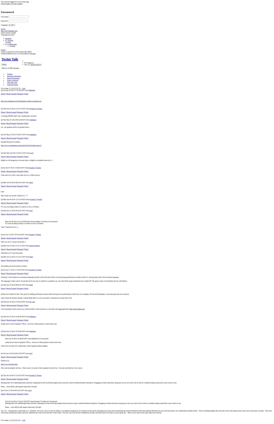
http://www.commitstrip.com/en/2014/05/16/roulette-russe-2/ (21, 145)
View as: (27, 65)
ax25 (32, 153)
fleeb (31, 182)
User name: (5, 17)
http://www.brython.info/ (9, 364)
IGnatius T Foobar (36, 109)
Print (26, 94)
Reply (3, 94)
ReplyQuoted (11, 94)
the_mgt (32, 302)
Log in (3, 29)
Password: (4, 21)
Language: (4, 25)
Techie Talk (10, 59)
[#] (2, 90)
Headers (20, 94)
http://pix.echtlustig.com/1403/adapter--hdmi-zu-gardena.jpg (21, 101)
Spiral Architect (34, 246)
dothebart (32, 90)
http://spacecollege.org (77, 309)
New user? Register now (9, 31)
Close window (6, 4)
